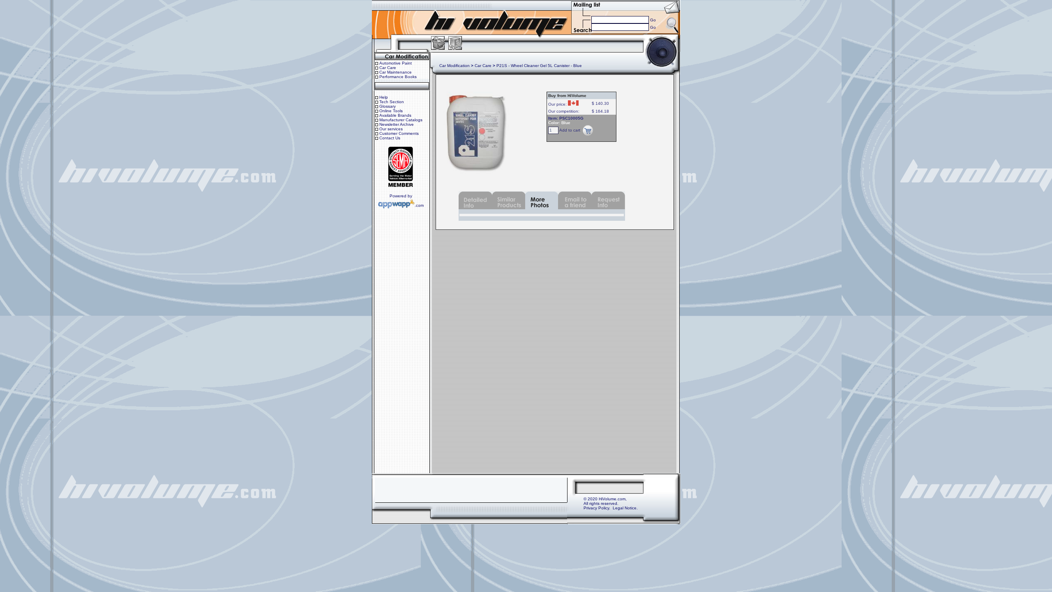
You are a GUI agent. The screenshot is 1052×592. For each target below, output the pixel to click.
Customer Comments (399, 133)
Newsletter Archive (396, 124)
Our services (391, 129)
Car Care (387, 67)
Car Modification (454, 65)
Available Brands (395, 115)
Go (653, 20)
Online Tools (391, 111)
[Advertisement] (471, 490)
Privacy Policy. (597, 508)
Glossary (387, 106)
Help (383, 97)
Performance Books (398, 76)
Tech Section (391, 101)
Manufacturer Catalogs (400, 120)
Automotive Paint (395, 63)
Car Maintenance (395, 72)
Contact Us (389, 138)
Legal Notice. (625, 508)
